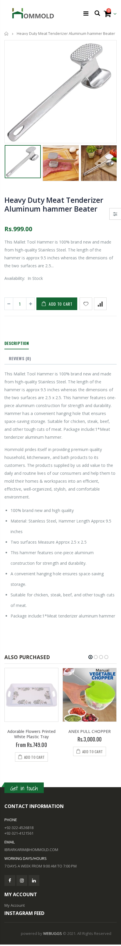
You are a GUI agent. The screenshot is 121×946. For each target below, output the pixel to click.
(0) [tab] (20, 358)
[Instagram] (21, 880)
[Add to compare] (100, 303)
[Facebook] (9, 880)
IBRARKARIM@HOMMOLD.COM (31, 849)
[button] (90, 657)
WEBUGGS (52, 933)
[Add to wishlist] (86, 303)
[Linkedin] (33, 880)
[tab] (16, 343)
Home (6, 33)
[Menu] (85, 13)
